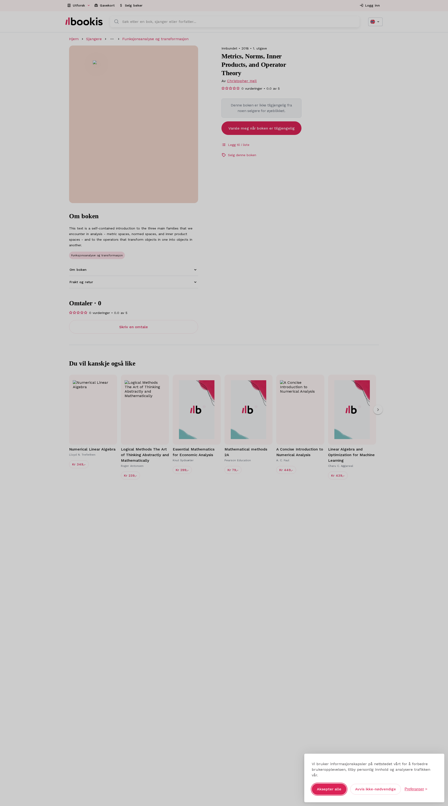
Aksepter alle (329, 789)
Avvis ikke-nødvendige (375, 789)
